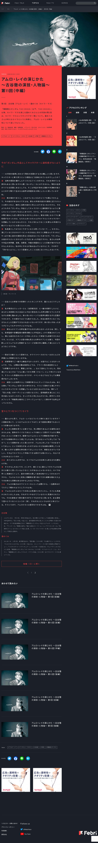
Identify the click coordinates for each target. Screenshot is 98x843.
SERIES (65, 3)
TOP (2, 9)
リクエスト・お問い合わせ (9, 823)
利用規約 (4, 831)
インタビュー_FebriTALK (74, 213)
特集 (8, 9)
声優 (37, 136)
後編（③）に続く (31, 564)
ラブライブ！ (82, 223)
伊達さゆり (71, 220)
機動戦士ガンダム (46, 136)
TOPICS (35, 3)
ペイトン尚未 (71, 223)
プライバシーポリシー (8, 827)
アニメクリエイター (73, 217)
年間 (92, 113)
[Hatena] (60, 151)
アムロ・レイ (7, 136)
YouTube (27, 834)
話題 (91, 220)
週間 (77, 113)
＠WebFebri (27, 829)
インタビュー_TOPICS (19, 136)
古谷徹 (30, 136)
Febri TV (50, 3)
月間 (85, 113)
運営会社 (4, 834)
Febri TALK (19, 3)
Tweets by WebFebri (73, 370)
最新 (70, 113)
